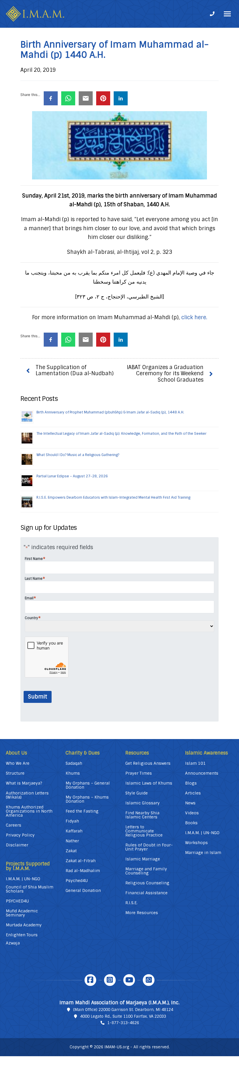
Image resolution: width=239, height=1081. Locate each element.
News (190, 803)
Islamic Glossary (142, 803)
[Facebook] (90, 980)
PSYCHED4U (17, 901)
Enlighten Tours (22, 935)
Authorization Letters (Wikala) (27, 795)
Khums (73, 773)
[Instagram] (110, 980)
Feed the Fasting (82, 811)
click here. (194, 317)
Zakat (71, 851)
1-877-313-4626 (123, 1022)
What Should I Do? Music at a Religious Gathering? (77, 455)
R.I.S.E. (131, 903)
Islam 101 (195, 763)
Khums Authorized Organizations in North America (29, 811)
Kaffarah (74, 831)
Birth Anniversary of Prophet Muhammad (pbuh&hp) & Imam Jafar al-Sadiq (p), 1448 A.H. (110, 412)
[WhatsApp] (148, 980)
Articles (193, 793)
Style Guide (136, 793)
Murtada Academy (24, 925)
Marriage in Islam (203, 853)
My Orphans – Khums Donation (87, 799)
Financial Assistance (146, 893)
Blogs (191, 783)
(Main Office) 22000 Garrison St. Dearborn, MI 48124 (123, 1009)
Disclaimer (17, 845)
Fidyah (72, 821)
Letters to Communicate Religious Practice (144, 831)
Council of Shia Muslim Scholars (29, 889)
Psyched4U (77, 881)
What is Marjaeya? (24, 783)
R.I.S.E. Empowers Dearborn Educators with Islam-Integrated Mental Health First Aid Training (113, 497)
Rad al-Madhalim (83, 871)
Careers (13, 825)
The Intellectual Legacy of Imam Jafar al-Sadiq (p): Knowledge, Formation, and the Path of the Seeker (121, 433)
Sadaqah (74, 763)
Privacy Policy (20, 835)
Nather (72, 841)
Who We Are (17, 763)
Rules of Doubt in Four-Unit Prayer (149, 847)
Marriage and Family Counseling (146, 871)
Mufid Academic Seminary (22, 913)
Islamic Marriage (142, 859)
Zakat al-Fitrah (81, 861)
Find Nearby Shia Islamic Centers (142, 815)
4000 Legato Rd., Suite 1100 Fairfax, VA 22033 (123, 1016)
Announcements (201, 773)
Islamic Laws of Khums (148, 783)
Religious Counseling (147, 883)
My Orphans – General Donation (88, 785)
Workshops (196, 843)
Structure (15, 773)
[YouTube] (129, 980)
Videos (192, 813)
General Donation (83, 890)
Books (191, 823)
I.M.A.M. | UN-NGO (23, 879)
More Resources (141, 913)
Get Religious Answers (148, 763)
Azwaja (13, 943)
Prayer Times (138, 773)
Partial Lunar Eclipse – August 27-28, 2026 (72, 476)
